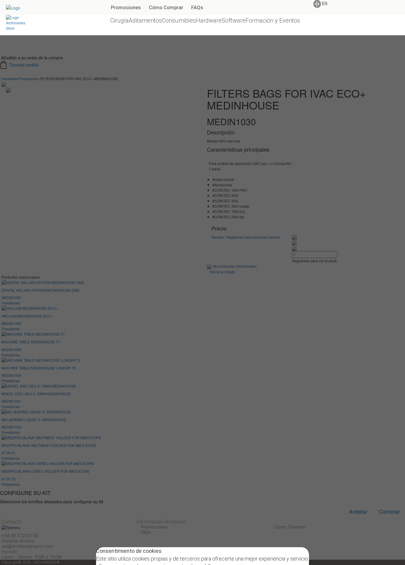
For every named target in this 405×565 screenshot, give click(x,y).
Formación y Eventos (272, 20)
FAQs (197, 7)
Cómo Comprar (166, 7)
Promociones (126, 7)
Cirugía (119, 20)
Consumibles (179, 20)
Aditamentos (145, 20)
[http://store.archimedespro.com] (18, 22)
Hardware (209, 20)
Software (233, 20)
